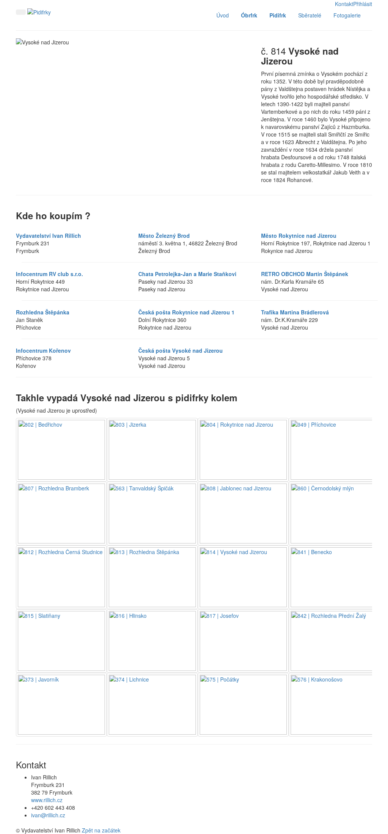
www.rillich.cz (47, 800)
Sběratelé (309, 15)
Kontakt (344, 4)
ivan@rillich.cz (48, 815)
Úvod (222, 15)
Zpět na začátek (101, 830)
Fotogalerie (347, 15)
